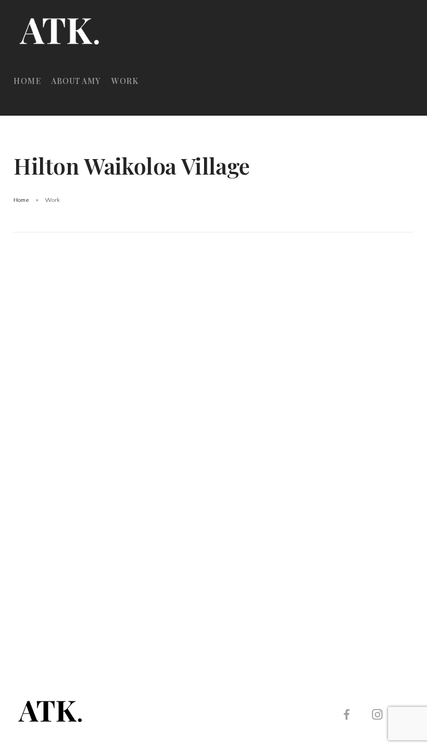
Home (27, 81)
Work (124, 81)
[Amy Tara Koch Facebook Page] (346, 716)
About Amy (76, 81)
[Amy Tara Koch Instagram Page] (377, 716)
